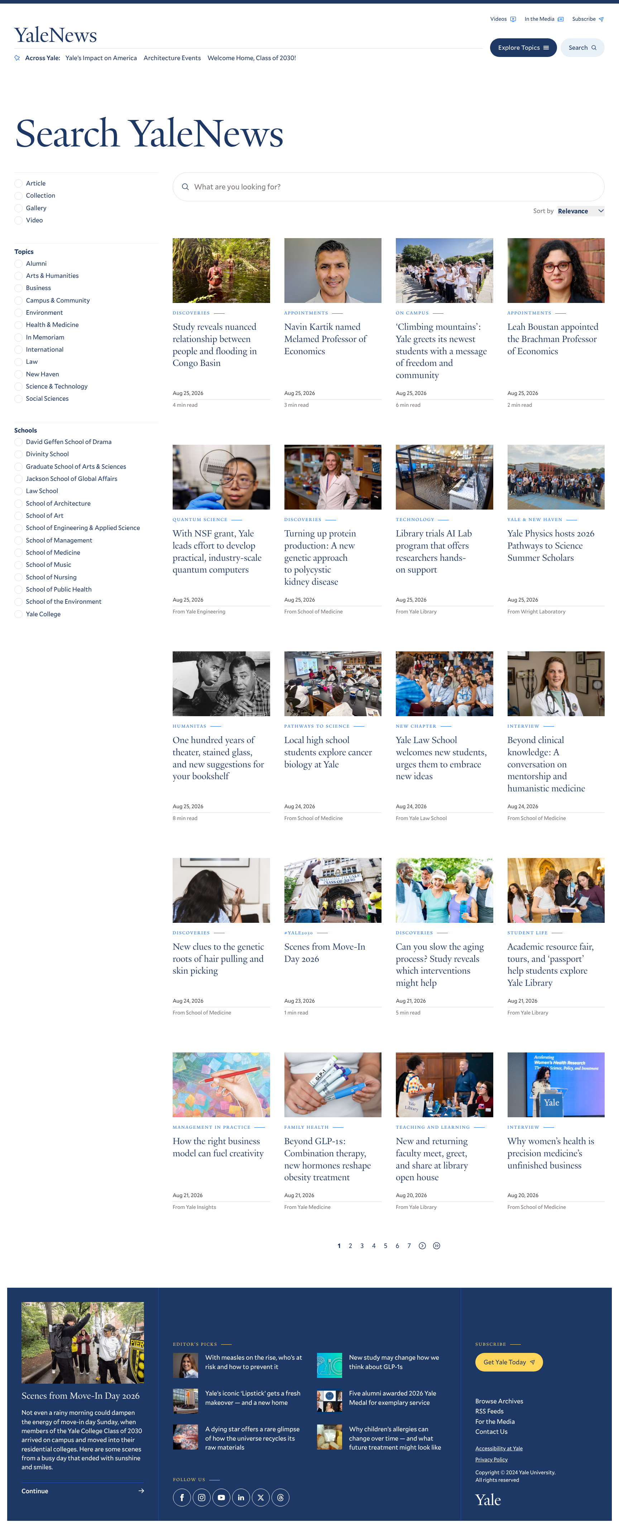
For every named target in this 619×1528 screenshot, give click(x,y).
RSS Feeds (489, 1411)
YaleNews (55, 37)
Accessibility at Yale (499, 1448)
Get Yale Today (505, 1362)
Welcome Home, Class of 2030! (251, 57)
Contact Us (491, 1431)
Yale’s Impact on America (101, 57)
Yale (488, 1501)
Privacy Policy (491, 1459)
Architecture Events (172, 57)
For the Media (495, 1421)
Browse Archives (499, 1401)
